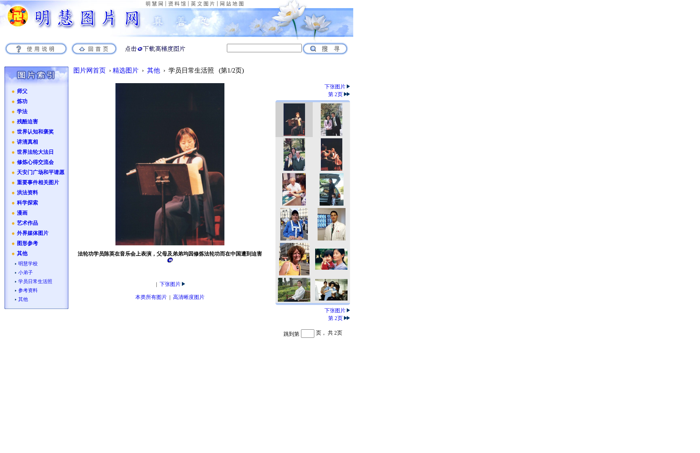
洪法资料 (27, 192)
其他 (22, 253)
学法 (22, 111)
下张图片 (171, 284)
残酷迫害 (27, 122)
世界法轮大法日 (35, 152)
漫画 (22, 213)
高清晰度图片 (189, 297)
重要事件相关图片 (38, 182)
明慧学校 (28, 263)
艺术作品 (27, 223)
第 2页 (336, 94)
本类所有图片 (151, 297)
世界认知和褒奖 (35, 132)
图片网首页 (89, 70)
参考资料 (28, 290)
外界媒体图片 (33, 233)
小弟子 (25, 272)
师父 (22, 91)
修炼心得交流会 (35, 162)
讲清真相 (27, 142)
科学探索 (27, 203)
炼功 (22, 101)
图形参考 (27, 243)
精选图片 (126, 70)
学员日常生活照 (35, 281)
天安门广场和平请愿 (40, 172)
